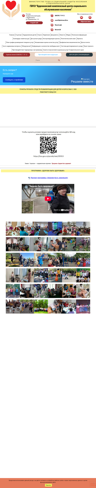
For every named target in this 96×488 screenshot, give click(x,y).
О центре (19, 35)
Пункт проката (88, 46)
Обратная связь (86, 21)
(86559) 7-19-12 (59, 15)
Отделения (46, 35)
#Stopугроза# (26, 46)
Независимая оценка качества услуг (46, 42)
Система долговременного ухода (72, 46)
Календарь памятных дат (21, 38)
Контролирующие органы (51, 38)
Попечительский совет (68, 38)
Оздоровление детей (29, 35)
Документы (54, 35)
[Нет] (94, 483)
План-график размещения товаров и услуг (20, 42)
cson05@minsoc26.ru (61, 20)
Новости (62, 35)
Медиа (68, 35)
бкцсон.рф (58, 25)
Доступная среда (36, 38)
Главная (11, 35)
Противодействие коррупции (48, 54)
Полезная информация (79, 35)
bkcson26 (58, 29)
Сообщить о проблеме (14, 80)
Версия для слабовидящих (79, 54)
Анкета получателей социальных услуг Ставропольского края (63, 50)
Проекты (80, 38)
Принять (48, 485)
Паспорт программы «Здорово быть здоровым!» (49, 178)
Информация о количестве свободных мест (46, 46)
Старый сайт (34, 23)
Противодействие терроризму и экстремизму (27, 50)
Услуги (40, 35)
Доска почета (85, 42)
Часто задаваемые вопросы (12, 46)
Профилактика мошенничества (70, 42)
